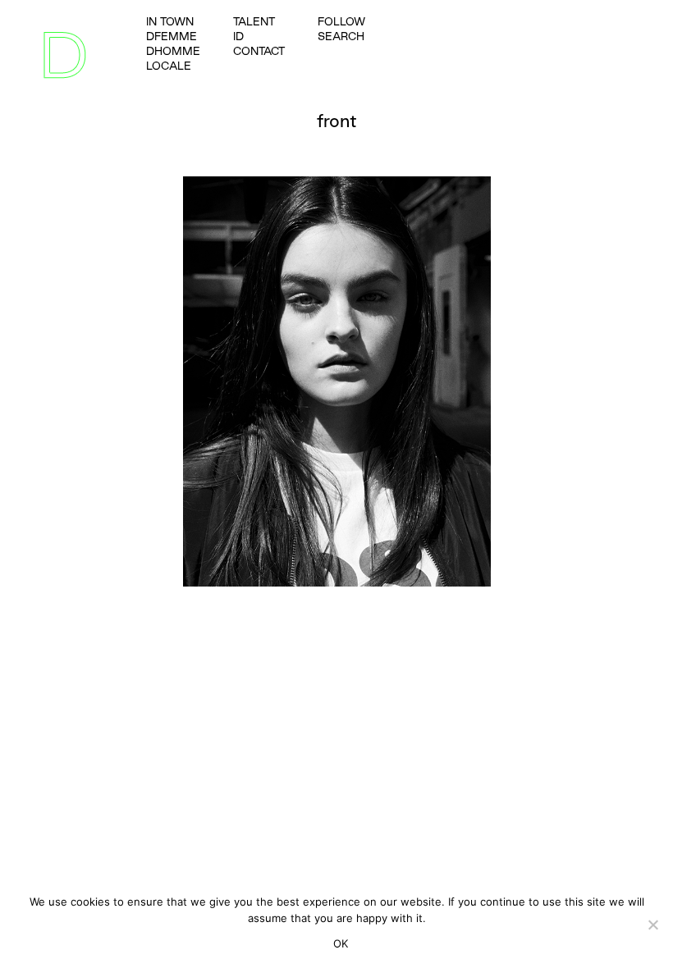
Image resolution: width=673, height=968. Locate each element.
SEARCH (341, 36)
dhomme (173, 51)
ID (238, 36)
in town (170, 21)
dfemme (171, 36)
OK (341, 943)
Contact (259, 51)
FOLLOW (341, 21)
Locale (168, 65)
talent (254, 21)
